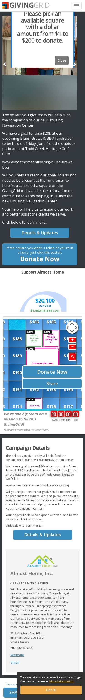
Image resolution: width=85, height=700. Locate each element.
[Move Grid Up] (72, 323)
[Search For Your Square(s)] (72, 357)
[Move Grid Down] (72, 332)
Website (17, 654)
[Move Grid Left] (67, 325)
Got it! (51, 690)
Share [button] (15, 692)
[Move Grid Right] (76, 325)
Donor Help (14, 685)
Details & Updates (40, 232)
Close (62, 60)
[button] (4, 62)
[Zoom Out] (72, 347)
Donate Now (39, 254)
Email (14, 662)
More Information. (61, 681)
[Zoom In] (72, 340)
